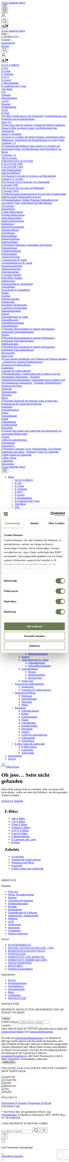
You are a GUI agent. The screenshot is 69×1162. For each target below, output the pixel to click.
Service (12, 980)
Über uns (13, 891)
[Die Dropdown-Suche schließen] (44, 1130)
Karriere (12, 897)
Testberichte (14, 995)
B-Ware (15, 842)
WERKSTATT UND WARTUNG (26, 956)
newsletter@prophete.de (14, 1056)
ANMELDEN (9, 1062)
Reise (11, 992)
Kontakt (12, 906)
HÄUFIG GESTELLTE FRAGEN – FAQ (31, 947)
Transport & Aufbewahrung (26, 859)
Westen (32, 671)
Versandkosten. (9, 1114)
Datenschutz (14, 924)
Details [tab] (34, 523)
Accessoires (17, 856)
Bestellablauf (15, 909)
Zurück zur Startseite (12, 801)
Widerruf (12, 918)
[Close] (2, 1154)
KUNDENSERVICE (19, 944)
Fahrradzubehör (16, 989)
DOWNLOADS (17, 953)
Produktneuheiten (17, 983)
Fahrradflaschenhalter (39, 665)
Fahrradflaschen (36, 662)
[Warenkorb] (4, 27)
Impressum (14, 927)
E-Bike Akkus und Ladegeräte (27, 868)
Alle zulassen (34, 626)
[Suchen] (4, 21)
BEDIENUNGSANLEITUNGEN (26, 950)
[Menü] (4, 6)
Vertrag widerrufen (18, 933)
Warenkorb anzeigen (12, 1156)
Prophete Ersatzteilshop (20, 968)
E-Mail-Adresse (9, 1021)
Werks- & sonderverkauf (21, 894)
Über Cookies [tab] (57, 523)
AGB (11, 921)
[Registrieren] (3, 17)
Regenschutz (35, 677)
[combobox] (16, 1131)
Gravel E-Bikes (19, 833)
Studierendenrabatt (18, 903)
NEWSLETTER (17, 998)
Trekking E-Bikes (20, 827)
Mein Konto (12, 766)
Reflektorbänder (36, 674)
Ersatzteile (16, 865)
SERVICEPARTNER (19, 962)
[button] (11, 477)
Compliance (14, 930)
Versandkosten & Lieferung (22, 912)
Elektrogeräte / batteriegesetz (23, 915)
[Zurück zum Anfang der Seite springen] (4, 1136)
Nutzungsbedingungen (41, 1031)
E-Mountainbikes (20, 836)
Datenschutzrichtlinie (12, 1031)
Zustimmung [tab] (12, 523)
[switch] (60, 591)
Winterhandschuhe (38, 653)
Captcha (5, 1025)
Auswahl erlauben (34, 636)
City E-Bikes (18, 821)
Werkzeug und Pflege (22, 862)
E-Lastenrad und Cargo (23, 839)
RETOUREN (15, 965)
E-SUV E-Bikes (20, 830)
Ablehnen (34, 645)
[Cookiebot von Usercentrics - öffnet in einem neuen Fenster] (50, 514)
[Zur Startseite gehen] (13, 2)
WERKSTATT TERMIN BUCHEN (27, 959)
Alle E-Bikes (18, 818)
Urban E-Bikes (19, 824)
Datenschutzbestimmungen (29, 1038)
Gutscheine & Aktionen (20, 900)
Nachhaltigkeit (15, 986)
